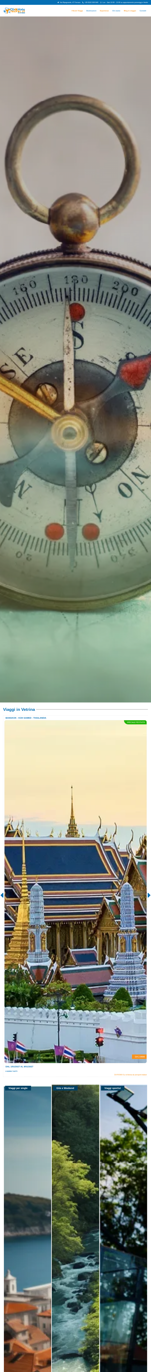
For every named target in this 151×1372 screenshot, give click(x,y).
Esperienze (104, 11)
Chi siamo (116, 11)
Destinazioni (91, 11)
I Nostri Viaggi (77, 11)
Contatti (143, 11)
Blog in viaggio (130, 11)
